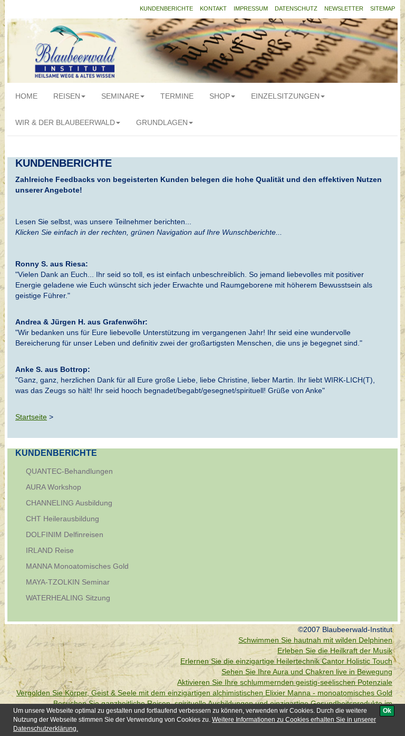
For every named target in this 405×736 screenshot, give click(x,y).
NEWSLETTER (343, 8)
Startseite (31, 417)
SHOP (219, 96)
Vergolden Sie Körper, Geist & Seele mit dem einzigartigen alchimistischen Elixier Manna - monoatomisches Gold (204, 693)
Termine (177, 96)
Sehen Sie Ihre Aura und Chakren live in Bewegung (306, 671)
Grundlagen (162, 122)
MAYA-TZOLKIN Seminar (68, 582)
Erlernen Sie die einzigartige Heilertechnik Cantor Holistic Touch (286, 661)
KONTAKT (213, 8)
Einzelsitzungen (285, 96)
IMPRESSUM (251, 8)
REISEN (66, 96)
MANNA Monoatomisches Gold (77, 566)
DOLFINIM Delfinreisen (64, 534)
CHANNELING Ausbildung (69, 503)
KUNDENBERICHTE (166, 8)
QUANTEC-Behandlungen (69, 471)
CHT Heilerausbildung (62, 518)
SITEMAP (382, 8)
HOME (26, 96)
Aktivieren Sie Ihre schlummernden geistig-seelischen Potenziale (284, 682)
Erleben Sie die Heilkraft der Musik (334, 650)
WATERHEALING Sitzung (68, 598)
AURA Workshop (53, 487)
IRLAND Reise (50, 550)
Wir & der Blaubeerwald (65, 122)
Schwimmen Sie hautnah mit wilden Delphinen (315, 640)
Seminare (120, 96)
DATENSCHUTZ (296, 8)
